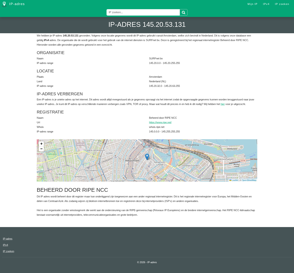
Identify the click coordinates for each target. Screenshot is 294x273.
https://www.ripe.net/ (160, 122)
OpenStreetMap (249, 180)
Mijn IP (253, 4)
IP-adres (16, 4)
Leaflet (234, 180)
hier (223, 104)
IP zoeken (282, 4)
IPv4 (266, 4)
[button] (147, 156)
